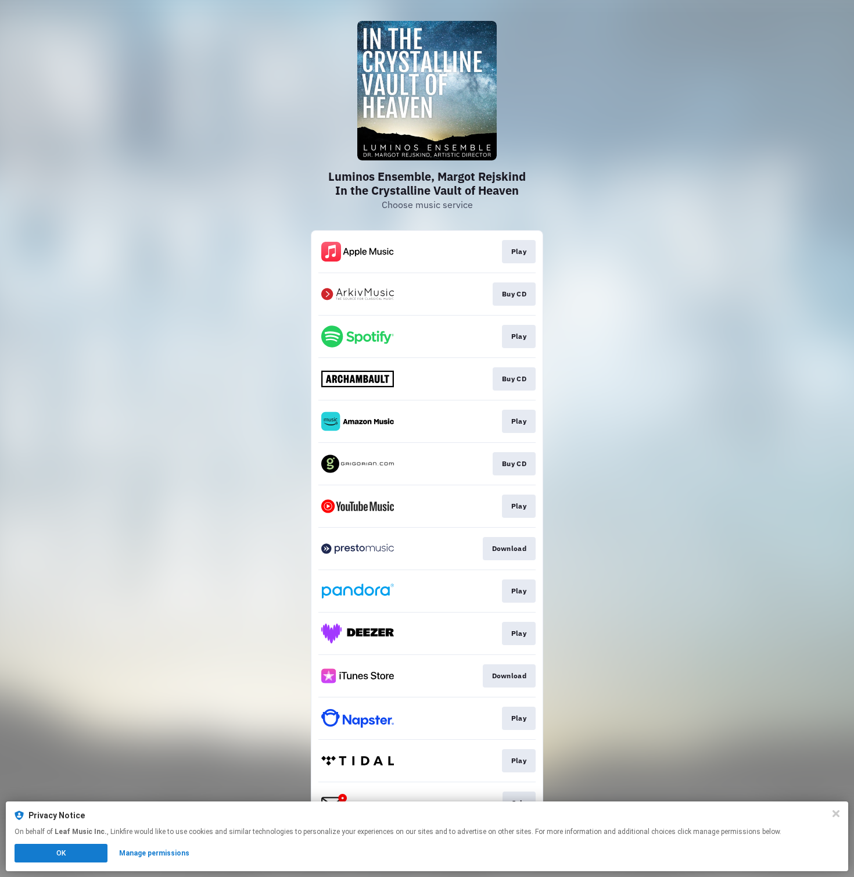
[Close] (836, 813)
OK (61, 853)
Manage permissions (154, 853)
